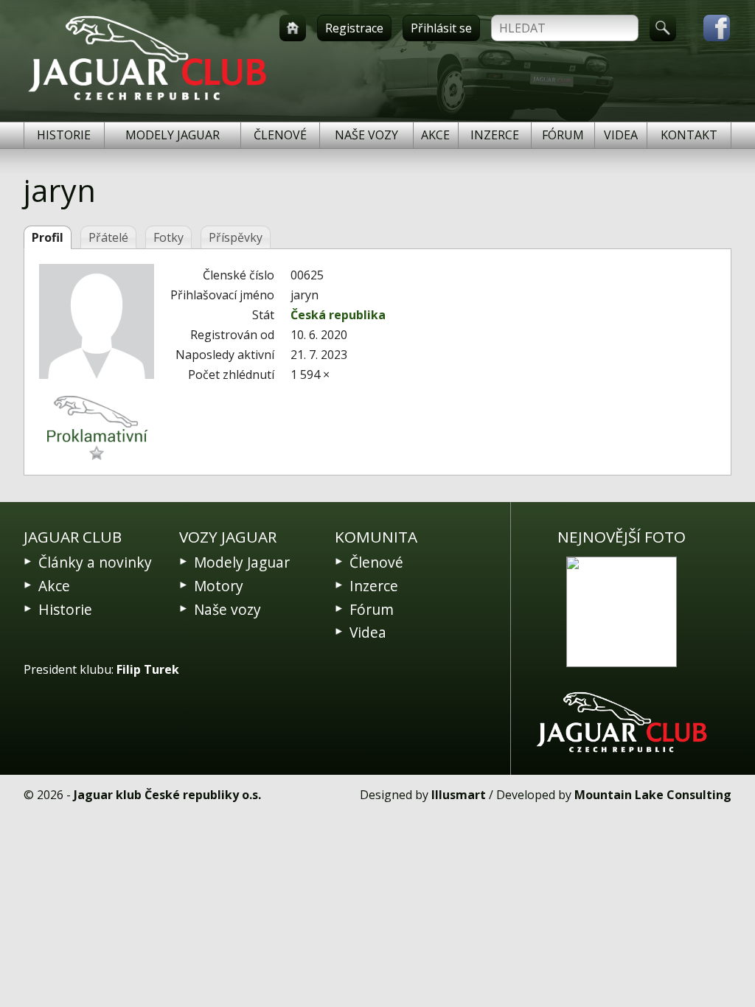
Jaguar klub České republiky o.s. (167, 795)
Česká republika (338, 315)
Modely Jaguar (172, 135)
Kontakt (689, 135)
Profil (47, 237)
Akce (435, 135)
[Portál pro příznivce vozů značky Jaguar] (147, 100)
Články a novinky (95, 562)
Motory (218, 586)
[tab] (48, 238)
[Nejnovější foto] (621, 612)
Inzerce (494, 135)
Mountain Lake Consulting (652, 795)
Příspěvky (235, 237)
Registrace (354, 28)
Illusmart (458, 795)
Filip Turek (147, 669)
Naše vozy (366, 135)
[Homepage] (292, 28)
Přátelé (108, 237)
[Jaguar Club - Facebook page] (709, 28)
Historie (64, 135)
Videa (621, 135)
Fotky (168, 237)
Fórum (563, 135)
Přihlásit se (441, 28)
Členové (280, 135)
